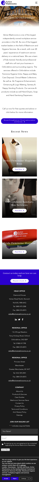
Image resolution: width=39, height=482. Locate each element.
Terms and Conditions (19, 409)
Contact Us (19, 403)
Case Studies (19, 397)
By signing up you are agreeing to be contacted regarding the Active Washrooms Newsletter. (20, 444)
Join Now (5, 450)
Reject (14, 478)
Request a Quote (18, 281)
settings (23, 465)
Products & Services (19, 394)
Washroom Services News (19, 400)
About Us (19, 391)
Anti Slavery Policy (19, 412)
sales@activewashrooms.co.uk (19, 314)
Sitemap (19, 415)
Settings (23, 478)
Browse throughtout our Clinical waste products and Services (19, 121)
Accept (6, 478)
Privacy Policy (19, 406)
